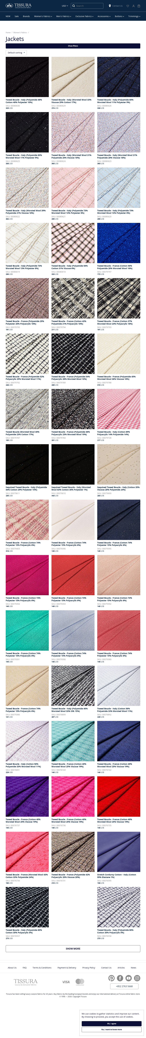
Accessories (103, 16)
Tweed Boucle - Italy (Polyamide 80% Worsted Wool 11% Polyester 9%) (115, 100)
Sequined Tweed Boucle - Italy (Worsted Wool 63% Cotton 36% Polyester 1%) (71, 488)
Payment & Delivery (67, 967)
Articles (121, 967)
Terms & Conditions (42, 967)
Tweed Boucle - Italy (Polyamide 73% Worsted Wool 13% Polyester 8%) (69, 211)
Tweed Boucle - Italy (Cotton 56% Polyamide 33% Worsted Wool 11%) (114, 709)
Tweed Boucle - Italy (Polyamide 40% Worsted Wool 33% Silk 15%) (69, 709)
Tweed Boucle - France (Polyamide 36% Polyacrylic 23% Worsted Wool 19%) (70, 433)
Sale (17, 16)
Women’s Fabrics (42, 16)
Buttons (118, 16)
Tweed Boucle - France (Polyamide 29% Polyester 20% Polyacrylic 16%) (25, 322)
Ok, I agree (111, 1023)
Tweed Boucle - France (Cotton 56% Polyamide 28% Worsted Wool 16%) (114, 267)
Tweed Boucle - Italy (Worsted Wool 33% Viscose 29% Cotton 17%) (71, 100)
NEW (8, 16)
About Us (12, 967)
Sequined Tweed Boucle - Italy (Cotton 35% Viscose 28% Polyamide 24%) (118, 488)
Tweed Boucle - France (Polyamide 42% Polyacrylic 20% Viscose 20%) (70, 875)
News (133, 967)
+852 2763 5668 (124, 986)
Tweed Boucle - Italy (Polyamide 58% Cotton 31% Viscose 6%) (69, 267)
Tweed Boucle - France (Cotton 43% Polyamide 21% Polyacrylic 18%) (68, 322)
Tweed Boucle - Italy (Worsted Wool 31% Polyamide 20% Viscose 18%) (71, 156)
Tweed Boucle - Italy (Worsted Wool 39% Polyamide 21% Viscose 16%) (26, 211)
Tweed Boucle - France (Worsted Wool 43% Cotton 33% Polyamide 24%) (27, 875)
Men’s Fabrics (62, 16)
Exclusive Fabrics (84, 16)
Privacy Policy (88, 967)
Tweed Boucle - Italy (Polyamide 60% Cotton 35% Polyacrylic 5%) (24, 931)
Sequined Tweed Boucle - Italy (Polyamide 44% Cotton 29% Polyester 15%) (26, 488)
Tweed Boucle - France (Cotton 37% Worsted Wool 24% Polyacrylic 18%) (115, 322)
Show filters (73, 46)
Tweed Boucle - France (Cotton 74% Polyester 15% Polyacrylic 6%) (23, 543)
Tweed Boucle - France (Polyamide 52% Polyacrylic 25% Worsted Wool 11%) (25, 377)
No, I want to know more (111, 1029)
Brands (26, 16)
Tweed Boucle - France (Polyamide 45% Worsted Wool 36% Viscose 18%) (116, 377)
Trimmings (133, 16)
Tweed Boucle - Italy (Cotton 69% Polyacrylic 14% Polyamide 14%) (113, 433)
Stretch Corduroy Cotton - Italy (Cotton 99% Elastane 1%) (116, 875)
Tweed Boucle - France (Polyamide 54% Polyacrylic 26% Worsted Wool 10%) (70, 377)
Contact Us (117, 5)
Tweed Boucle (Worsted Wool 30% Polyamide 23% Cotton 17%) (22, 433)
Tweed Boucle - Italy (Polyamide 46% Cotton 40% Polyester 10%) (24, 100)
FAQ (25, 967)
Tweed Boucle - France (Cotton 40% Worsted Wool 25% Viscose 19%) (68, 765)
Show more (73, 948)
